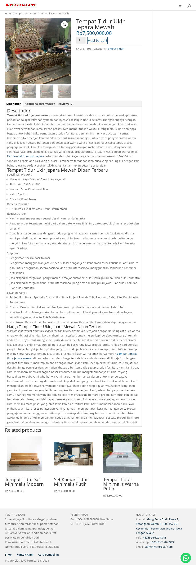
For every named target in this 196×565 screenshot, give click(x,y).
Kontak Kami (25, 554)
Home (8, 13)
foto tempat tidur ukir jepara (25, 156)
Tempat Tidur (21, 13)
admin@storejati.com (159, 547)
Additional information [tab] (40, 104)
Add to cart (97, 40)
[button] (64, 24)
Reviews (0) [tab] (65, 104)
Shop (8, 554)
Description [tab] (13, 104)
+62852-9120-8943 (154, 537)
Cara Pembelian (48, 554)
